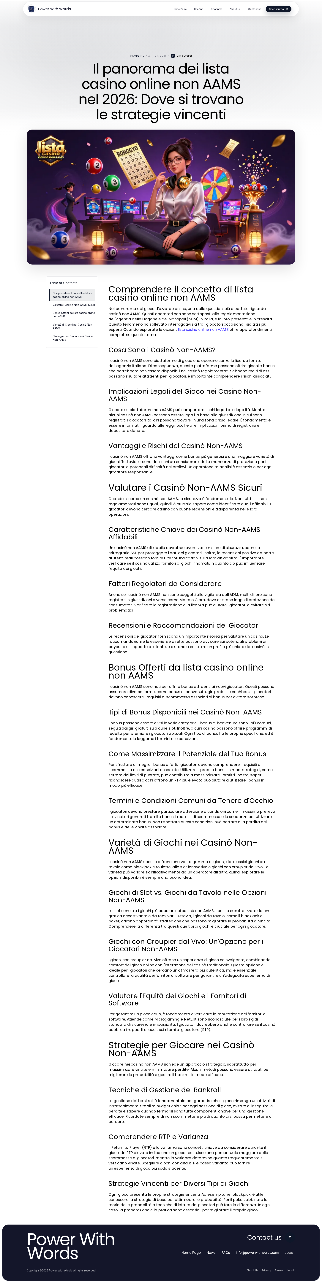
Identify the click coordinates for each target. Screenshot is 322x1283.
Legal (290, 1270)
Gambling (137, 55)
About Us (252, 1270)
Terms (279, 1270)
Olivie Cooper (184, 55)
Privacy (266, 1270)
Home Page (191, 1252)
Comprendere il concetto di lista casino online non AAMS (72, 295)
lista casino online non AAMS (203, 329)
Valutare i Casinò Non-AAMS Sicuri (74, 304)
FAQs (226, 1252)
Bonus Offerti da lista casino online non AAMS (74, 314)
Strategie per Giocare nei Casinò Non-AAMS (73, 338)
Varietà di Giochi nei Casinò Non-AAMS (73, 326)
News (211, 1252)
